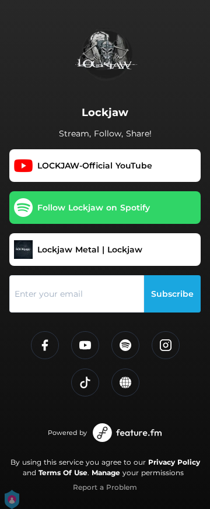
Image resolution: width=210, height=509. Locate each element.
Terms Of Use (63, 472)
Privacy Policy (174, 462)
